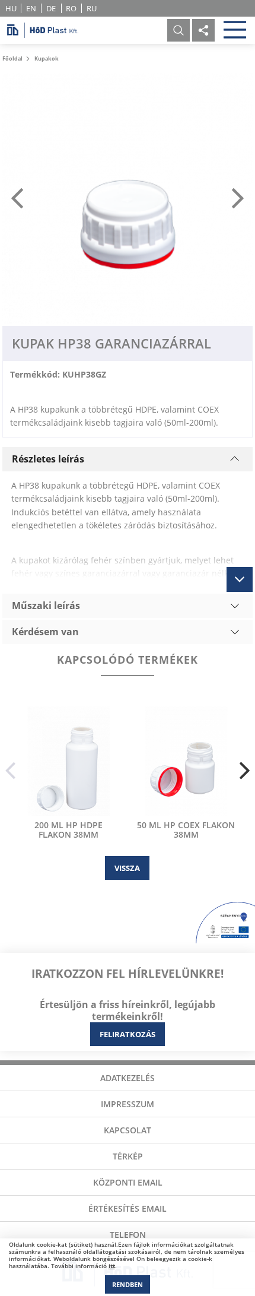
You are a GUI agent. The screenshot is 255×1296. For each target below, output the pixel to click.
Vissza (127, 868)
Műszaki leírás (46, 605)
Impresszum (127, 1104)
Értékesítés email (127, 1208)
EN (31, 8)
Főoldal (12, 58)
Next (245, 771)
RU (92, 8)
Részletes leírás (48, 458)
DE (51, 8)
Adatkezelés (127, 1077)
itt (112, 1265)
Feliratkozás (127, 1034)
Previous (10, 771)
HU (11, 8)
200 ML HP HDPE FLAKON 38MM (68, 830)
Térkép (128, 1156)
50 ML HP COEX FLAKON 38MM (186, 830)
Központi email (127, 1182)
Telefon (128, 1234)
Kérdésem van (45, 631)
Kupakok (46, 58)
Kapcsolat (127, 1130)
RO (71, 8)
